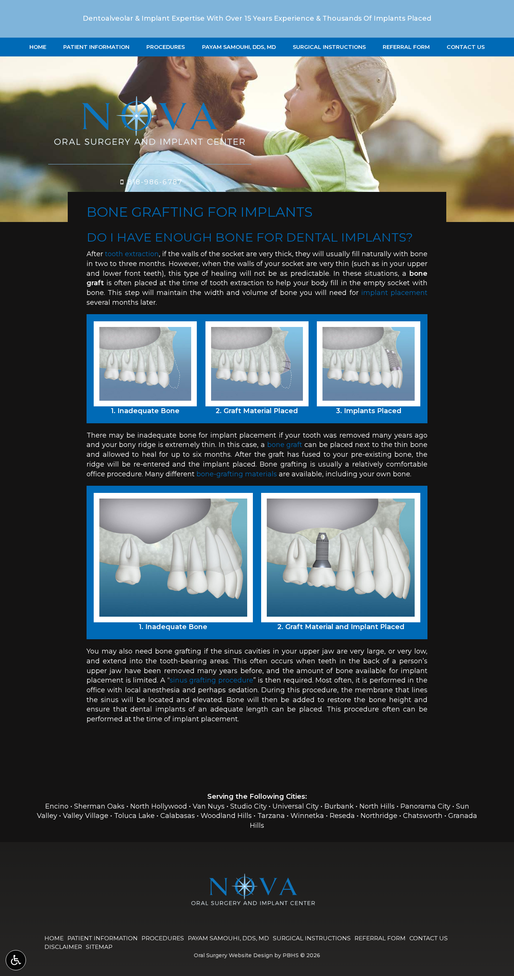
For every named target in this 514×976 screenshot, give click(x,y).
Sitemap (99, 946)
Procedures (165, 47)
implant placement (394, 293)
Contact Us (466, 47)
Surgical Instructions (329, 47)
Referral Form (406, 47)
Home (37, 47)
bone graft (285, 445)
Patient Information (96, 47)
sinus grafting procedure (211, 680)
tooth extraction (132, 254)
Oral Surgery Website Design (233, 955)
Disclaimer (63, 946)
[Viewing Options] (16, 960)
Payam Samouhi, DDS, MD (239, 47)
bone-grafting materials (236, 474)
